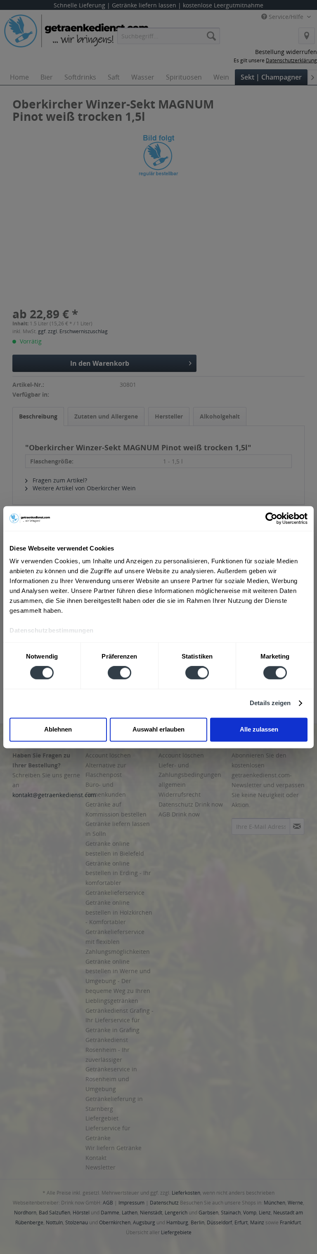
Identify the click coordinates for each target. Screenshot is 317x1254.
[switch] (119, 673)
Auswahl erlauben (158, 729)
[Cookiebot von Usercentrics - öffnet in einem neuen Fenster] (271, 518)
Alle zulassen (259, 729)
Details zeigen (270, 703)
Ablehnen (58, 729)
